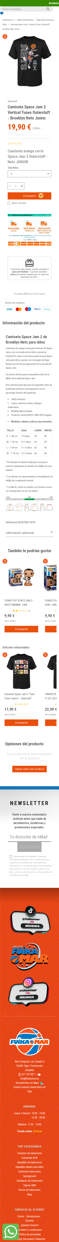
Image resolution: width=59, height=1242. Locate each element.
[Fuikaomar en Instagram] (29, 991)
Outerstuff (12, 101)
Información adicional (20, 533)
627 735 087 (27, 1074)
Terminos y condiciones (29, 1229)
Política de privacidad (30, 1234)
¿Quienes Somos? (29, 1225)
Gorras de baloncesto (29, 1189)
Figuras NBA (29, 1185)
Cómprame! (29, 195)
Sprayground (29, 1176)
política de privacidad (19, 875)
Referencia (11, 522)
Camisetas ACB (29, 1157)
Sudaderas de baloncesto (30, 1180)
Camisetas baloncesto (29, 1171)
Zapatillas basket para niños (29, 1167)
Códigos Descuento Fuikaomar (29, 1239)
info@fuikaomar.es (29, 1078)
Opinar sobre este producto (29, 769)
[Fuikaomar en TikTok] (29, 920)
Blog (29, 1194)
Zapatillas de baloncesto (29, 1162)
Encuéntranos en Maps (27, 1082)
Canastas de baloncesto (29, 1153)
